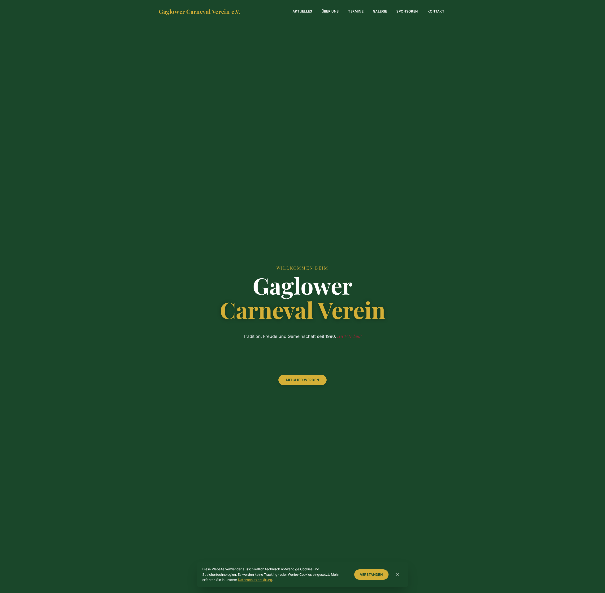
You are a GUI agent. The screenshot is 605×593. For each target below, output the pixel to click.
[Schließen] (397, 574)
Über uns (330, 11)
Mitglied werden (302, 380)
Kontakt (436, 11)
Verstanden (371, 574)
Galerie (380, 11)
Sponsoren (407, 11)
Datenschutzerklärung (255, 580)
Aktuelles (302, 11)
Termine (355, 11)
